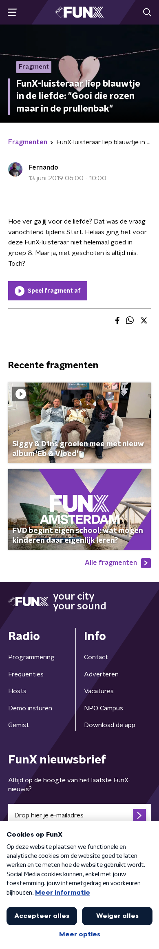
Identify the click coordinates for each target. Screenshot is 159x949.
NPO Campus (103, 708)
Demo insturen (30, 708)
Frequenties (26, 674)
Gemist (18, 725)
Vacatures (99, 691)
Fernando (43, 167)
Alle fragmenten (111, 563)
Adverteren (101, 674)
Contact (96, 657)
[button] (12, 12)
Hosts (17, 691)
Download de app (109, 725)
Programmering (31, 657)
